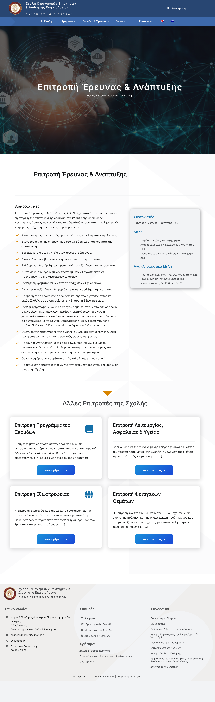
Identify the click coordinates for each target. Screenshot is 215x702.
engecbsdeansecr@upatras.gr (28, 634)
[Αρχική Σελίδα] (72, 8)
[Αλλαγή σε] (162, 21)
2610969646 (18, 640)
